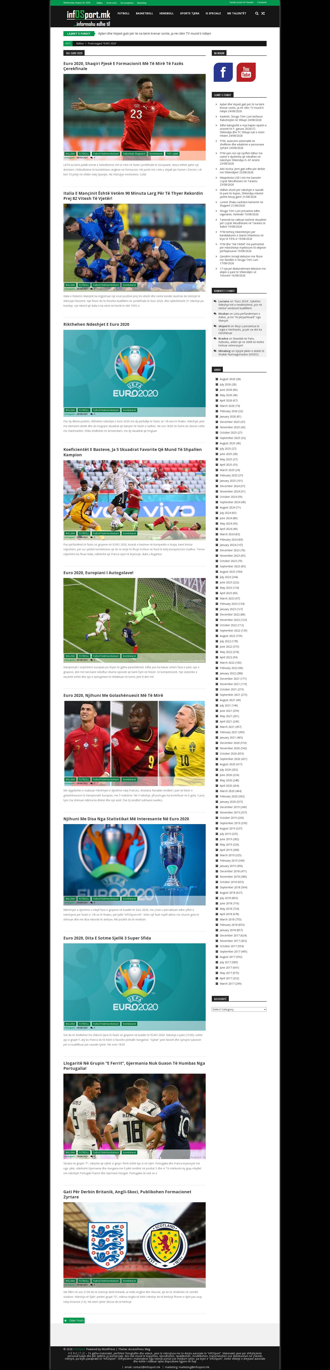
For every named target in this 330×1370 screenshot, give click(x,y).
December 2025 (230, 422)
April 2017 (226, 978)
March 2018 (227, 919)
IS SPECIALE (213, 13)
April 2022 (226, 657)
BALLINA (70, 153)
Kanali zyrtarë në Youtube (241, 2)
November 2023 (230, 555)
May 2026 (226, 395)
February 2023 (229, 604)
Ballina (100, 3)
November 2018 (230, 876)
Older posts (76, 1320)
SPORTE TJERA (189, 13)
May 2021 (226, 716)
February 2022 (229, 668)
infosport (69, 157)
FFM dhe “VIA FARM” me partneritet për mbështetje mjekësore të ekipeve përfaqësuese (243, 247)
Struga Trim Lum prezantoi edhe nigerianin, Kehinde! (240, 212)
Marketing (141, 3)
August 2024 (227, 507)
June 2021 (226, 711)
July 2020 (225, 769)
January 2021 (228, 737)
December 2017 (230, 935)
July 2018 (225, 898)
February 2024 (229, 539)
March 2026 (227, 406)
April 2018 (226, 914)
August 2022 (227, 636)
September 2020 (230, 759)
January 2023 (228, 609)
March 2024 (227, 534)
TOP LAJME (172, 153)
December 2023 (230, 550)
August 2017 (227, 957)
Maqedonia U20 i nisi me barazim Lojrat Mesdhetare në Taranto (240, 179)
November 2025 (230, 427)
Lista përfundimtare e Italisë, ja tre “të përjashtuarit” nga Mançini (239, 317)
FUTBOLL (124, 13)
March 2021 (227, 727)
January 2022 (228, 673)
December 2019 (230, 807)
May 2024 (226, 523)
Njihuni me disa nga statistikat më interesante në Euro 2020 (126, 818)
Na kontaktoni (127, 3)
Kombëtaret (156, 153)
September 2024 (230, 502)
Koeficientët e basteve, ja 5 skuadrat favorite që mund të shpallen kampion (132, 452)
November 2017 (230, 941)
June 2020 (226, 775)
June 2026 (226, 390)
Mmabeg (224, 351)
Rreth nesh (111, 3)
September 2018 (230, 887)
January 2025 (228, 480)
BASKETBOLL (144, 13)
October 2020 (228, 753)
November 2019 (230, 812)
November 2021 (230, 684)
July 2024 (225, 513)
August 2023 (227, 571)
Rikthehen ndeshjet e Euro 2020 (96, 324)
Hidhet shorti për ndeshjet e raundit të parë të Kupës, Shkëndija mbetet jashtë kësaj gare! (242, 193)
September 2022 (230, 630)
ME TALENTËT (236, 13)
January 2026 (228, 416)
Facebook (262, 2)
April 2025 (226, 464)
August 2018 (227, 892)
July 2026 (225, 384)
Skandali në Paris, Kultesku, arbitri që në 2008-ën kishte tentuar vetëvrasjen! (241, 342)
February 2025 (229, 475)
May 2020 (226, 780)
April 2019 (226, 850)
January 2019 (228, 866)
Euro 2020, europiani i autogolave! (98, 572)
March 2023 (227, 598)
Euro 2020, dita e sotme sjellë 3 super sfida (107, 938)
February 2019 (229, 860)
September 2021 (230, 694)
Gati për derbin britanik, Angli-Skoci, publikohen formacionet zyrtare (127, 1194)
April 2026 (226, 400)
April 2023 (226, 593)
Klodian (223, 313)
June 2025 (226, 454)
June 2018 (226, 903)
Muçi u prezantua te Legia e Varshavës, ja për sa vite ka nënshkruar (240, 329)
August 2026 (227, 379)
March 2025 (227, 470)
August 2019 (227, 828)
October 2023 (228, 561)
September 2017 (230, 951)
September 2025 (230, 438)
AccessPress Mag (139, 1349)
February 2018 (229, 925)
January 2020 (228, 801)
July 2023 (225, 577)
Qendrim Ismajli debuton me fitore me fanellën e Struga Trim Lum (241, 258)
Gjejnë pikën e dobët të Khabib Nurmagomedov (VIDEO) (241, 352)
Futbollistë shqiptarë (134, 153)
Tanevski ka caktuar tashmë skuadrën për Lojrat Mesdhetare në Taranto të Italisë (243, 223)
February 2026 (229, 411)
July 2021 (225, 705)
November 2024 (230, 491)
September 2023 (230, 566)
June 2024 (226, 518)
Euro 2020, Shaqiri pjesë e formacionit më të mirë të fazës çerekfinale (123, 66)
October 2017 (228, 946)
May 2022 (226, 652)
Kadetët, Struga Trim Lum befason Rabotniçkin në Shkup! (139, 33)
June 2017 (226, 967)
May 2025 (226, 459)
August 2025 (227, 443)
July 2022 (225, 641)
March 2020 (227, 791)
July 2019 (225, 834)
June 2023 (226, 582)
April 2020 (226, 785)
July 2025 (225, 448)
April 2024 (226, 529)
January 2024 (228, 545)
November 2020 (230, 748)
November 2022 (230, 620)
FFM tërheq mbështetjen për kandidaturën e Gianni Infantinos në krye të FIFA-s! (242, 235)
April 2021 (226, 721)
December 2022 (230, 614)
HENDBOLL (166, 13)
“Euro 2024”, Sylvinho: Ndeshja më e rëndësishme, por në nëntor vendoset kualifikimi (240, 304)
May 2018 (226, 908)
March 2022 (227, 662)
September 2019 (230, 823)
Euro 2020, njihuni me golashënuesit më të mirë (113, 695)
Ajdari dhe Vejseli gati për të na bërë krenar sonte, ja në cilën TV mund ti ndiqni (242, 107)
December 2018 (230, 871)
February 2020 (229, 796)
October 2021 (228, 689)
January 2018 (228, 930)
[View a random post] (263, 13)
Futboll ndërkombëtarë (106, 153)
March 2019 (227, 855)
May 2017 (226, 973)
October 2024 (228, 497)
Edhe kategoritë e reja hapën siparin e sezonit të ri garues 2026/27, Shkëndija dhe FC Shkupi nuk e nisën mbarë (243, 130)
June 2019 (226, 839)
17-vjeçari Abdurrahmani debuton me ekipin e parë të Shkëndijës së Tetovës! (243, 272)
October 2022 (228, 625)
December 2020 (230, 743)
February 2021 (229, 732)
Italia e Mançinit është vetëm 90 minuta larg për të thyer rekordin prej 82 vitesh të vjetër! (133, 196)
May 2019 (226, 844)
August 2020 (227, 764)
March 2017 (227, 983)
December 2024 (230, 486)
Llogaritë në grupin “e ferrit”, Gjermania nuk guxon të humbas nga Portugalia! (134, 1065)
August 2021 (227, 700)
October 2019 (228, 818)
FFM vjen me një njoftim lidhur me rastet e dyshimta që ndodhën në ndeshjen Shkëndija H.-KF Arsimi (241, 156)
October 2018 (228, 882)
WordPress (109, 1349)
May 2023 (226, 587)
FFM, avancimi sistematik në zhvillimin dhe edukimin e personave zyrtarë (242, 144)
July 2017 (225, 962)
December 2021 (230, 678)
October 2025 (228, 432)
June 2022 (226, 646)
